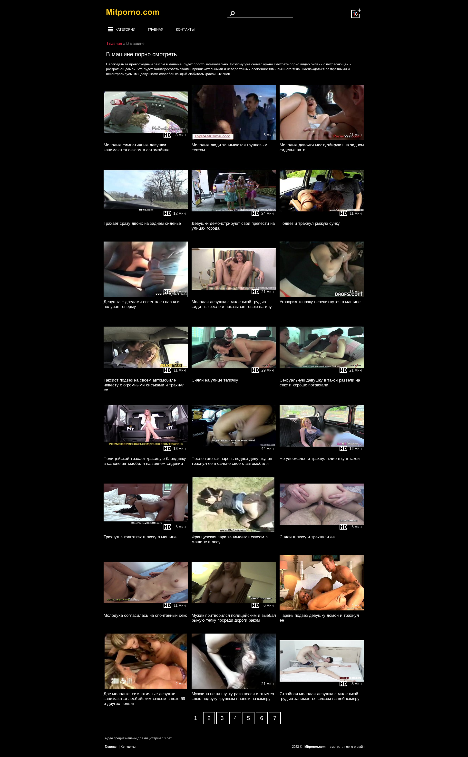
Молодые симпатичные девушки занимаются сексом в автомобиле (136, 147)
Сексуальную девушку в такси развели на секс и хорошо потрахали (320, 382)
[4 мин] (322, 609)
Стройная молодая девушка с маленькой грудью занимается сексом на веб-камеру (320, 696)
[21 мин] (322, 139)
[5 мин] (234, 139)
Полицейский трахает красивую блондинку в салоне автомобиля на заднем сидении (145, 461)
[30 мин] (234, 531)
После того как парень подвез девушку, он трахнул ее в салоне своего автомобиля (232, 461)
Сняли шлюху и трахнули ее (307, 537)
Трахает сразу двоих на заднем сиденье (142, 223)
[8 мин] (146, 139)
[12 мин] (146, 217)
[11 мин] (322, 217)
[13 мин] (322, 296)
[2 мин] (146, 688)
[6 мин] (146, 531)
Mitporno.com (315, 746)
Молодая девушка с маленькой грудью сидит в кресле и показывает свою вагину (232, 304)
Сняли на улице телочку (215, 380)
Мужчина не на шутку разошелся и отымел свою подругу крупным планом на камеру (233, 696)
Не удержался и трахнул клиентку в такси (320, 458)
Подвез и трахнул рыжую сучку (310, 223)
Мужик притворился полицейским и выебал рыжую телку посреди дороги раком (234, 618)
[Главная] (136, 13)
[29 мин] (234, 374)
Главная (155, 29)
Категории (125, 29)
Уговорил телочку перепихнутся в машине (320, 301)
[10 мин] (146, 296)
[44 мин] (234, 452)
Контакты (185, 29)
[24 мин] (234, 217)
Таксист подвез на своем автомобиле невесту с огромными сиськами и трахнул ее (144, 385)
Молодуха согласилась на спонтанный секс (145, 615)
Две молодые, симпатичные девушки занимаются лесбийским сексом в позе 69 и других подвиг (144, 699)
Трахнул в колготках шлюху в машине (140, 537)
